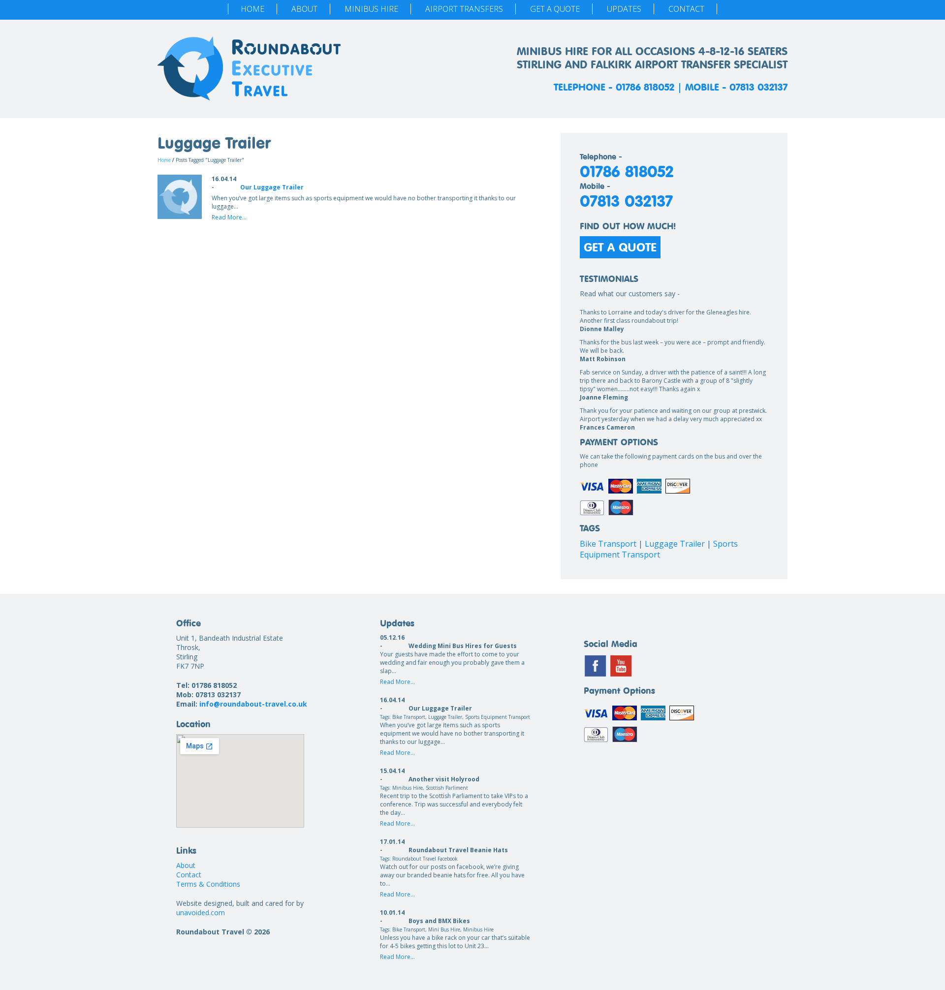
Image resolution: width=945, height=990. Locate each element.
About (304, 8)
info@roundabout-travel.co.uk (253, 704)
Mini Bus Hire (444, 929)
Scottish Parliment (447, 787)
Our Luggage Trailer (272, 187)
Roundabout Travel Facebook (425, 858)
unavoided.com (200, 912)
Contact (686, 8)
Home (252, 8)
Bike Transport (608, 543)
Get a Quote (555, 8)
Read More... (229, 217)
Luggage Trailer (675, 543)
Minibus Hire (371, 8)
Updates (624, 8)
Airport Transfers (464, 8)
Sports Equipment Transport (659, 549)
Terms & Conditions (208, 884)
